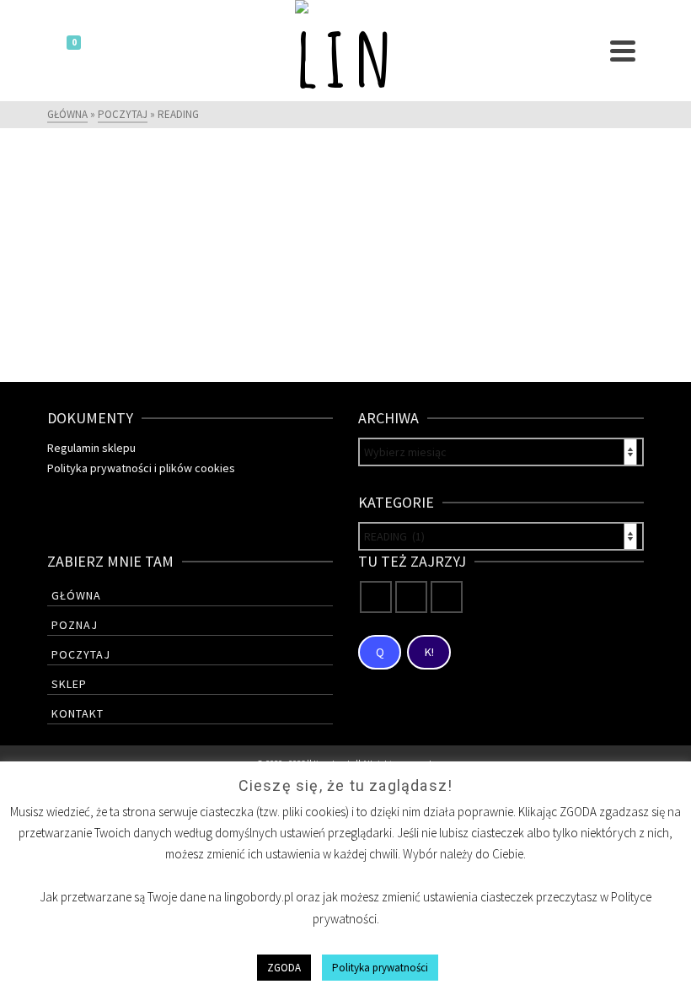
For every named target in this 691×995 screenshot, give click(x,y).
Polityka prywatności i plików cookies (141, 468)
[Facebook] (376, 597)
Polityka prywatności (380, 967)
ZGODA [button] (284, 967)
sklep (69, 683)
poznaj (74, 624)
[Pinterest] (447, 597)
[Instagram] (411, 597)
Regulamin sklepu (91, 447)
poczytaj (80, 654)
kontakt (77, 713)
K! (429, 651)
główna (76, 595)
